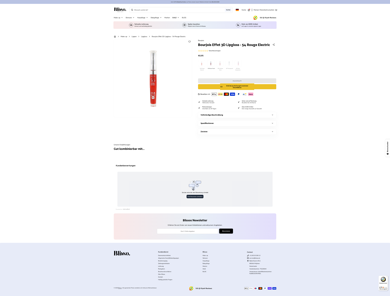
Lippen (134, 36)
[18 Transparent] (229, 63)
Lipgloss (144, 36)
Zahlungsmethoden (164, 263)
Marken (167, 18)
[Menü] (387, 277)
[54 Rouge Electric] (201, 63)
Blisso (120, 288)
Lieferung (161, 266)
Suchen (228, 10)
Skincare (129, 18)
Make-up (117, 18)
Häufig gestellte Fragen (165, 280)
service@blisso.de (254, 258)
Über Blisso (161, 274)
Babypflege (155, 18)
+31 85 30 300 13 (254, 255)
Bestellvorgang (162, 261)
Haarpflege (141, 18)
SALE (174, 18)
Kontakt (160, 277)
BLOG (184, 18)
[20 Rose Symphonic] (238, 63)
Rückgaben (161, 269)
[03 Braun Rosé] (210, 63)
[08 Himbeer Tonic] (219, 63)
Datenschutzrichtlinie (164, 255)
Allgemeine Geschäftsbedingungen (168, 258)
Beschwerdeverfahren (164, 272)
